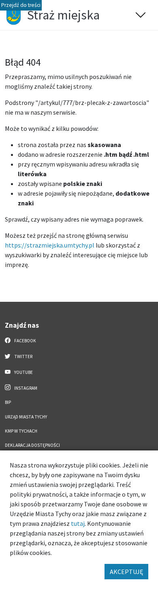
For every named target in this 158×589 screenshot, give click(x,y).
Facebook (24, 341)
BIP (8, 402)
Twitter (22, 356)
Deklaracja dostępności (32, 445)
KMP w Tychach (21, 431)
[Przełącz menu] (141, 15)
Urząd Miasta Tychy (26, 417)
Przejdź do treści (21, 5)
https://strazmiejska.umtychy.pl (49, 245)
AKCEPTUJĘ (126, 572)
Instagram (25, 388)
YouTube (23, 372)
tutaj (78, 523)
